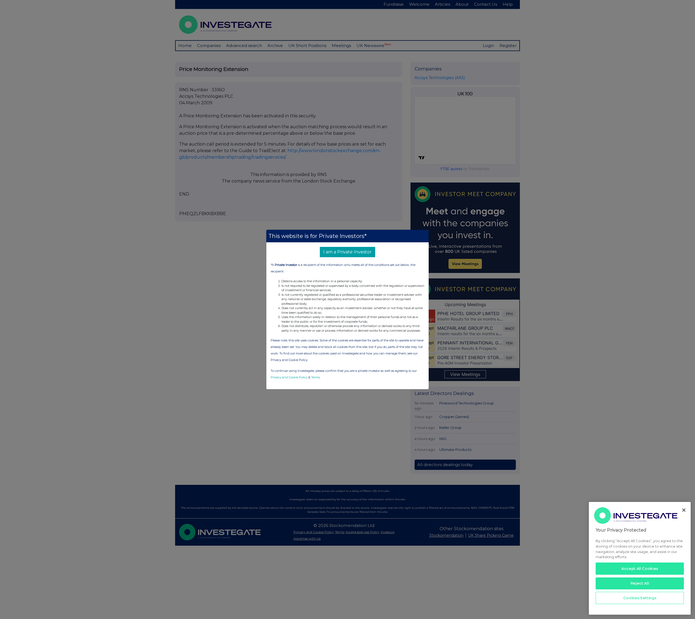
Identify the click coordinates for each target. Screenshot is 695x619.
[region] (640, 558)
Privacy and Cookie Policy (289, 377)
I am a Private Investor (347, 251)
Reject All (640, 583)
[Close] (684, 510)
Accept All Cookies (639, 568)
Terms (315, 377)
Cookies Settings (639, 598)
